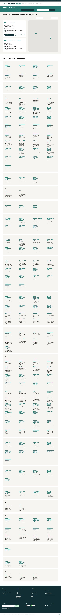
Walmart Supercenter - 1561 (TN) (36, 383)
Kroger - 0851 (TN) (36, 443)
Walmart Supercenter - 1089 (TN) (8, 276)
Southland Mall (36, 397)
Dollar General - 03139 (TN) (36, 319)
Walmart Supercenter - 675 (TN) (22, 562)
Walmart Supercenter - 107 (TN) (50, 360)
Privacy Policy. (7, 608)
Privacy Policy (29, 614)
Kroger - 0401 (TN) (50, 398)
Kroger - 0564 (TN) (8, 429)
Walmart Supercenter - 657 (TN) (50, 141)
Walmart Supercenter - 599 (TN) (8, 297)
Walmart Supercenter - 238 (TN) (50, 492)
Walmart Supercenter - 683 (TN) (50, 332)
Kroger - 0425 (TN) (22, 383)
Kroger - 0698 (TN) (22, 313)
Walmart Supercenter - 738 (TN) (8, 99)
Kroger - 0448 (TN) (50, 269)
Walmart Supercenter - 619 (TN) (8, 178)
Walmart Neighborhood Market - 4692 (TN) (8, 192)
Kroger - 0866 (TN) (36, 240)
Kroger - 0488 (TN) (36, 375)
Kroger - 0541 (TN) (7, 226)
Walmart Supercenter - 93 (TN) (36, 157)
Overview (32, 590)
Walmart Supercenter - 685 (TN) (36, 412)
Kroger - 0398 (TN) (8, 269)
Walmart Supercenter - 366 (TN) (22, 360)
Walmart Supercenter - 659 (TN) (50, 443)
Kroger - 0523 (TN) (22, 178)
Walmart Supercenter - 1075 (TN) (50, 117)
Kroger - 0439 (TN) (8, 390)
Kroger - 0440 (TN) (36, 331)
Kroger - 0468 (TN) (36, 261)
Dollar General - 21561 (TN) (22, 306)
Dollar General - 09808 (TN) (36, 492)
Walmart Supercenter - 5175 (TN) (22, 149)
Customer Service (5, 594)
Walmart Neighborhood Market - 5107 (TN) (8, 452)
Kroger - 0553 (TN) (22, 528)
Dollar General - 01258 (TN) (50, 248)
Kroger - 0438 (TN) (8, 383)
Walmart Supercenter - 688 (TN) (22, 443)
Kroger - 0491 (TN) (50, 383)
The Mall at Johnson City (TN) (21, 284)
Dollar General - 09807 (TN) (8, 240)
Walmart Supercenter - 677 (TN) (36, 178)
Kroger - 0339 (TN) (50, 375)
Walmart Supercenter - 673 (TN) (22, 117)
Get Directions (8, 34)
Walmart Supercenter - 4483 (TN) (22, 574)
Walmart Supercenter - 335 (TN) (50, 261)
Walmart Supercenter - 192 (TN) (36, 141)
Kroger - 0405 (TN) (8, 87)
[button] (24, 3)
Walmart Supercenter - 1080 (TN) (8, 284)
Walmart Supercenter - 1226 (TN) (8, 74)
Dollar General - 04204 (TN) (22, 269)
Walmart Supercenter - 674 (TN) (22, 219)
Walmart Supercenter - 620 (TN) (50, 87)
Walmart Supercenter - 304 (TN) (36, 535)
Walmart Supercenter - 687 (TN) (8, 165)
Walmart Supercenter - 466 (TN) (36, 87)
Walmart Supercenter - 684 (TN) (8, 347)
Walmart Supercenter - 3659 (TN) (50, 99)
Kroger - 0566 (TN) (22, 331)
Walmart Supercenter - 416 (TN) (22, 421)
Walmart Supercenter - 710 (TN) (8, 248)
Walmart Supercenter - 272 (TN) (36, 206)
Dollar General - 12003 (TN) (22, 226)
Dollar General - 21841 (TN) (22, 73)
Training (32, 593)
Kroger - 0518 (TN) (50, 240)
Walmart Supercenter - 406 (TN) (36, 528)
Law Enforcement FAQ (34, 594)
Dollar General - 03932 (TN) (8, 219)
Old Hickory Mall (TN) (22, 261)
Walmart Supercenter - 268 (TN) (8, 519)
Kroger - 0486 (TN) (36, 390)
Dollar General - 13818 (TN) (36, 125)
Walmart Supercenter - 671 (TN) (8, 339)
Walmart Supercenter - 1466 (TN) (8, 261)
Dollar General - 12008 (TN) (50, 157)
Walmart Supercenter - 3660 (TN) (8, 108)
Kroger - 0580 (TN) (22, 125)
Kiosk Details (20, 34)
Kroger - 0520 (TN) (22, 66)
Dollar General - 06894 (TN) (22, 157)
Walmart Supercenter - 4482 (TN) (8, 421)
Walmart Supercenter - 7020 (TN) (8, 332)
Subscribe (17, 605)
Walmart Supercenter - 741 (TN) (36, 339)
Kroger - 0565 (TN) (50, 429)
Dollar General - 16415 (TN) (50, 313)
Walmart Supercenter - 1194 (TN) (13, 40)
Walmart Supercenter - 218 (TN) (22, 519)
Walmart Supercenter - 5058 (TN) (36, 66)
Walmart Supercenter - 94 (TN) (8, 412)
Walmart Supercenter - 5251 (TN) (22, 108)
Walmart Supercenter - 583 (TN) (50, 471)
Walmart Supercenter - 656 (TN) (8, 528)
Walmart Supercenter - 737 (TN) (50, 339)
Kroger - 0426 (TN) (8, 157)
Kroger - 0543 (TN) (22, 429)
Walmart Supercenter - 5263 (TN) (50, 125)
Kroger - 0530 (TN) (8, 319)
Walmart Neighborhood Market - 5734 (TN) (36, 298)
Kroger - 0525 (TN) (8, 313)
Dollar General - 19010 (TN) (8, 398)
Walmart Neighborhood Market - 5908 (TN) (36, 520)
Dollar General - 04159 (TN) (50, 451)
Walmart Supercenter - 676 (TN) (22, 505)
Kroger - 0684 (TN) (22, 319)
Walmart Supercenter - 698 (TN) (8, 134)
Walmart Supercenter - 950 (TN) (22, 87)
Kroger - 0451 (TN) (22, 404)
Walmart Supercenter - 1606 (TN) (22, 248)
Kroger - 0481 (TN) (7, 141)
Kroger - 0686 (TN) (8, 206)
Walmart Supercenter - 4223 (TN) (8, 367)
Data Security (18, 596)
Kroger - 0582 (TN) (8, 117)
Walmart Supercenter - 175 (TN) (50, 134)
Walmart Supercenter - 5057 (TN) (50, 421)
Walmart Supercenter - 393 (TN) (36, 269)
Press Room (18, 597)
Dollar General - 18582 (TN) (8, 574)
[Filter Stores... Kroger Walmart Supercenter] (40, 18)
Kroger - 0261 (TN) (36, 276)
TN (9, 7)
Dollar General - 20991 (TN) (36, 133)
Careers (17, 598)
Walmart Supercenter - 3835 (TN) (8, 479)
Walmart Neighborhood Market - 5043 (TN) (8, 405)
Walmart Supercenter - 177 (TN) (8, 492)
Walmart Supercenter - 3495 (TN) (50, 108)
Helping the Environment (20, 594)
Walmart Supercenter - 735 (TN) (36, 574)
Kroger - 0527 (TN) (8, 443)
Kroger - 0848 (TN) (50, 319)
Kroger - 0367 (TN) (50, 276)
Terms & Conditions (48, 592)
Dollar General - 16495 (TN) (36, 313)
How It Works (4, 590)
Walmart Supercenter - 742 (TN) (22, 297)
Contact (32, 596)
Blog (17, 592)
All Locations (5, 7)
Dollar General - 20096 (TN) (50, 73)
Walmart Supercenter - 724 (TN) (22, 276)
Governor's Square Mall (35, 117)
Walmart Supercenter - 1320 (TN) (8, 306)
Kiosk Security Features (34, 592)
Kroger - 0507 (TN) (22, 141)
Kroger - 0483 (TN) (50, 66)
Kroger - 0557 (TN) (22, 339)
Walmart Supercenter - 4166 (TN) (50, 535)
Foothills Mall (21, 366)
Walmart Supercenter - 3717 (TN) (36, 451)
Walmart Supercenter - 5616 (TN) (22, 451)
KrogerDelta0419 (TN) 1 (50, 219)
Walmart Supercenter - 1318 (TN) (50, 306)
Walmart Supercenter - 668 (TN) (50, 367)
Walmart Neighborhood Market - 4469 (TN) (36, 109)
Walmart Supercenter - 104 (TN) (50, 404)
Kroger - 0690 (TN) (10, 22)
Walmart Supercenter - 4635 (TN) (22, 134)
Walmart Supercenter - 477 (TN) (50, 528)
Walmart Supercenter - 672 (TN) (8, 66)
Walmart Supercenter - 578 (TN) (50, 519)
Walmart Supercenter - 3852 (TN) (8, 562)
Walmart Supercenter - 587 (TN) (8, 535)
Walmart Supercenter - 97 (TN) (8, 505)
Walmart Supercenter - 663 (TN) (36, 74)
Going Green (18, 593)
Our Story (17, 590)
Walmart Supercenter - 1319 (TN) (36, 306)
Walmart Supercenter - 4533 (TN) (36, 471)
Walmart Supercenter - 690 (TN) (22, 191)
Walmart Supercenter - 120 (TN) (36, 248)
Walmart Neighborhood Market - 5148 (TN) (36, 422)
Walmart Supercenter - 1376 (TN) (22, 240)
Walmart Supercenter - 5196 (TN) (50, 391)
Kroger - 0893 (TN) (8, 149)
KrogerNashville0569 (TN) (36, 219)
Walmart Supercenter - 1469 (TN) (22, 99)
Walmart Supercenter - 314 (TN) (22, 206)
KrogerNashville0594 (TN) (22, 535)
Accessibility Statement (48, 593)
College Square (50, 411)
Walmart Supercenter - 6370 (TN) (22, 412)
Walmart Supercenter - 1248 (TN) (22, 375)
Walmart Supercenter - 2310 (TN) (50, 297)
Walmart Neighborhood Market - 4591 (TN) (8, 126)
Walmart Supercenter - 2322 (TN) (50, 149)
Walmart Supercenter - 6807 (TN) (8, 375)
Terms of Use (33, 614)
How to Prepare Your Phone (6, 592)
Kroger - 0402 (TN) (22, 390)
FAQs (3, 593)
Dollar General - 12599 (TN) (36, 367)
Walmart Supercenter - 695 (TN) (8, 360)
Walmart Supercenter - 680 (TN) (36, 226)
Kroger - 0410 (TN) (36, 149)
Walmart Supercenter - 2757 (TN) (36, 430)
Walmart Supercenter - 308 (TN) (36, 360)
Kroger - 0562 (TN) (22, 492)
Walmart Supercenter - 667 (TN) (8, 549)
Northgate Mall (36, 98)
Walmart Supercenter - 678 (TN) (8, 459)
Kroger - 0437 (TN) (22, 398)
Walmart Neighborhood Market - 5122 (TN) (36, 405)
